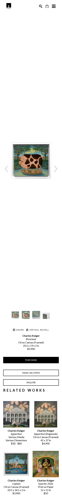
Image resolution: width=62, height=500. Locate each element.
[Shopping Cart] (47, 6)
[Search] (40, 6)
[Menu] (54, 6)
